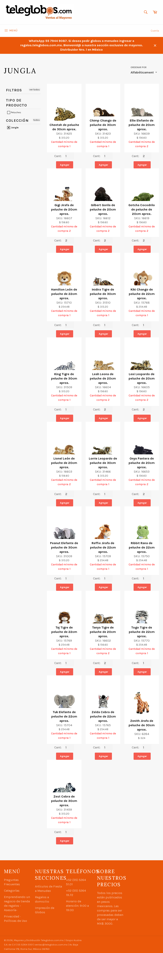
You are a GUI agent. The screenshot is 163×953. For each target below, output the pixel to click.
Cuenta (155, 30)
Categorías (11, 890)
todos (36, 120)
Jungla (14, 127)
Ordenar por (139, 67)
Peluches (15, 112)
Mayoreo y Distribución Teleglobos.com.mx (39, 940)
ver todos (34, 89)
